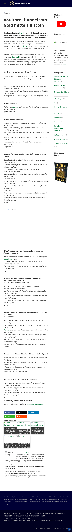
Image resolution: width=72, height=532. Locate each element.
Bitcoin (22, 33)
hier (64, 65)
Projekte (57, 122)
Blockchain (24, 46)
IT (54, 103)
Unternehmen (59, 135)
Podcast (57, 113)
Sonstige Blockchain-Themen (58, 128)
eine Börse (15, 107)
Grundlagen (58, 98)
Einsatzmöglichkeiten (62, 92)
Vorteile (6, 330)
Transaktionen (8, 259)
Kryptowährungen (60, 107)
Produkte (57, 118)
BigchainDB (16, 57)
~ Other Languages (61, 143)
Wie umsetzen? (59, 139)
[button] (9, 412)
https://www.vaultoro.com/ (37, 404)
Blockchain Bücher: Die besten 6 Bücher (61, 79)
